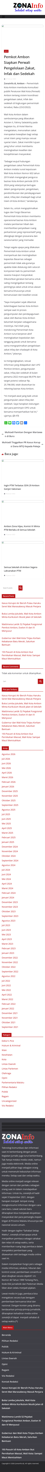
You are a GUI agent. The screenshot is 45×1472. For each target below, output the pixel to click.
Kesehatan (7, 1054)
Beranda (6, 1334)
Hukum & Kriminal (11, 1045)
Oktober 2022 (9, 966)
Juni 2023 (6, 929)
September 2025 (10, 805)
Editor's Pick (8, 1040)
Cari (20, 587)
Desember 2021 (10, 1013)
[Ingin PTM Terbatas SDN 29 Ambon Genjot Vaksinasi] (22, 461)
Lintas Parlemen (10, 1068)
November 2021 (10, 1017)
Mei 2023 (6, 934)
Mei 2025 (6, 823)
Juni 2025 (6, 818)
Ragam (5, 1096)
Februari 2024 (9, 892)
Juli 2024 (6, 869)
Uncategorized (9, 1101)
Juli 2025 (6, 814)
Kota (6, 51)
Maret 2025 (7, 832)
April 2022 (7, 994)
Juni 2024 (6, 874)
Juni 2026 (6, 763)
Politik (5, 1091)
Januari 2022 (8, 1008)
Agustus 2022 (8, 976)
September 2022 (10, 971)
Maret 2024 (7, 888)
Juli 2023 (6, 925)
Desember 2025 (10, 791)
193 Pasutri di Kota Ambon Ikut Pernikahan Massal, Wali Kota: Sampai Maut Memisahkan (21, 655)
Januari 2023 (8, 953)
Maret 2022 (7, 999)
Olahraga (6, 1073)
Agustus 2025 (8, 809)
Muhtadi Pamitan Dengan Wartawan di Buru (23, 434)
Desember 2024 (10, 846)
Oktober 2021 (9, 1022)
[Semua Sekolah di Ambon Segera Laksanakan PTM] (22, 543)
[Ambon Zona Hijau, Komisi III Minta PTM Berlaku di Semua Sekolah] (22, 502)
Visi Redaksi (8, 1105)
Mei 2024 (6, 879)
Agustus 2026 (8, 754)
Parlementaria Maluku (13, 1082)
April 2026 (7, 772)
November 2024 (10, 851)
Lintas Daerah (9, 1064)
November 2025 (10, 795)
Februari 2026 (9, 781)
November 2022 (10, 962)
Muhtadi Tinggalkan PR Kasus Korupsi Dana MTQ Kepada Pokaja (21, 444)
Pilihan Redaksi (9, 1087)
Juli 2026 (6, 758)
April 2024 (7, 883)
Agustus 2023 (8, 920)
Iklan (4, 1050)
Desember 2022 (10, 957)
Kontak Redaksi (10, 1381)
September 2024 (10, 860)
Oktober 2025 (9, 800)
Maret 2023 (7, 943)
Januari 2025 (8, 842)
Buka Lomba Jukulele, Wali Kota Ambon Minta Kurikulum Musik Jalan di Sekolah (22, 1404)
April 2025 (7, 828)
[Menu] (3, 16)
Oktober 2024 (9, 855)
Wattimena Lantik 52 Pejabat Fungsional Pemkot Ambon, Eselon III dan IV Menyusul (22, 627)
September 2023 (10, 916)
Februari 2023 (9, 948)
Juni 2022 (6, 985)
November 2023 (10, 906)
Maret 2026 (7, 777)
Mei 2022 (6, 990)
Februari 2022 (9, 1003)
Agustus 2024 (8, 865)
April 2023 (7, 939)
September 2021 (10, 1027)
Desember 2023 (10, 902)
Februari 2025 (9, 837)
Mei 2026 (6, 768)
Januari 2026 (8, 786)
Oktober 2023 (9, 911)
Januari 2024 (8, 897)
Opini (4, 1077)
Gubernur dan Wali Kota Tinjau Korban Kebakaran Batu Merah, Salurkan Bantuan (21, 641)
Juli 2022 (6, 980)
